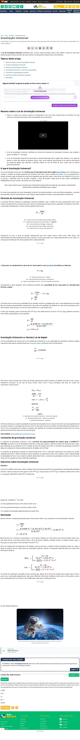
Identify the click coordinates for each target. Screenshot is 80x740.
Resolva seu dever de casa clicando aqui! (64, 105)
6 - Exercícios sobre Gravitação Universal (17, 75)
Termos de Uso (4, 728)
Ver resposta (5, 707)
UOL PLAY (40, 1)
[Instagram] (10, 6)
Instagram (65, 722)
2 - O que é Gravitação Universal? (15, 65)
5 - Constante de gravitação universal (16, 72)
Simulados (42, 723)
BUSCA (61, 1)
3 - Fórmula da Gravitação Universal (15, 67)
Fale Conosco (23, 728)
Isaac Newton (61, 172)
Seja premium (58, 6)
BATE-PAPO (69, 1)
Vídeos (22, 725)
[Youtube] (13, 6)
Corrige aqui (43, 725)
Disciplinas (23, 721)
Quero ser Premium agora (40, 97)
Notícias (22, 723)
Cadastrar (22, 719)
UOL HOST (22, 1)
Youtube (64, 724)
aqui (45, 120)
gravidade (50, 265)
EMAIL (77, 1)
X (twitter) (64, 727)
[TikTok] (6, 6)
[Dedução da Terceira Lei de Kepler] (40, 410)
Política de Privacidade (6, 726)
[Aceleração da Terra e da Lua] (40, 570)
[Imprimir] (28, 48)
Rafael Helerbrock (13, 650)
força (67, 174)
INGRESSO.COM (14, 1)
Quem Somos (4, 721)
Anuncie (3, 724)
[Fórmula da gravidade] (40, 300)
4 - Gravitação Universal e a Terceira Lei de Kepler (20, 70)
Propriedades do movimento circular (23, 434)
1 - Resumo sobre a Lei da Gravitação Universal (19, 62)
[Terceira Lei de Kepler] (40, 351)
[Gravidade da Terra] (40, 330)
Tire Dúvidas (43, 721)
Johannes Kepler (35, 343)
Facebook (64, 719)
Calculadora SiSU (44, 728)
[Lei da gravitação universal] (40, 214)
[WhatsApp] (2, 6)
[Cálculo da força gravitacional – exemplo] (40, 534)
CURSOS (34, 1)
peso (13, 235)
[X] (17, 6)
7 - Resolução (8, 77)
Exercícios (42, 719)
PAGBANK (28, 1)
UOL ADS (46, 1)
